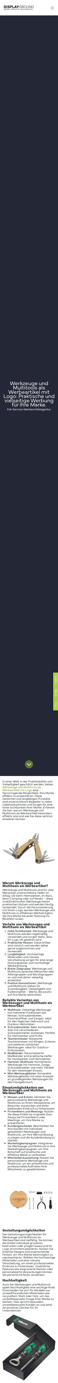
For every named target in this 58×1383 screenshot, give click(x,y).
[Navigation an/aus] (52, 7)
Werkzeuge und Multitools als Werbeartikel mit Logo (21, 788)
